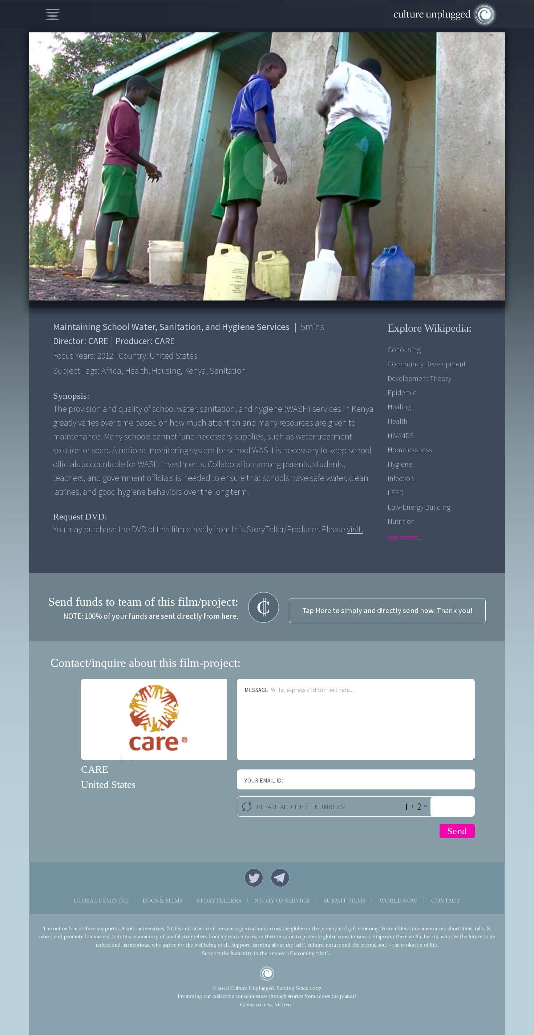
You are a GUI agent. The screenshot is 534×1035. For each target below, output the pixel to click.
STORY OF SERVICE (282, 900)
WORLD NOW (398, 900)
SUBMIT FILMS (344, 900)
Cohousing (404, 350)
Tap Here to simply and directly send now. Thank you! (387, 610)
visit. (355, 529)
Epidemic (402, 392)
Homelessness (410, 450)
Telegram (280, 877)
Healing (399, 407)
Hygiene (400, 464)
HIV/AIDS (401, 435)
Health (398, 421)
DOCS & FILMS (162, 900)
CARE (94, 769)
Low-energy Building (419, 507)
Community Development (427, 364)
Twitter (253, 877)
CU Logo (267, 973)
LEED (396, 492)
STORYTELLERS (219, 900)
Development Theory (420, 378)
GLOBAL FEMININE (101, 900)
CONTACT (445, 900)
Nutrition (401, 521)
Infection (401, 478)
